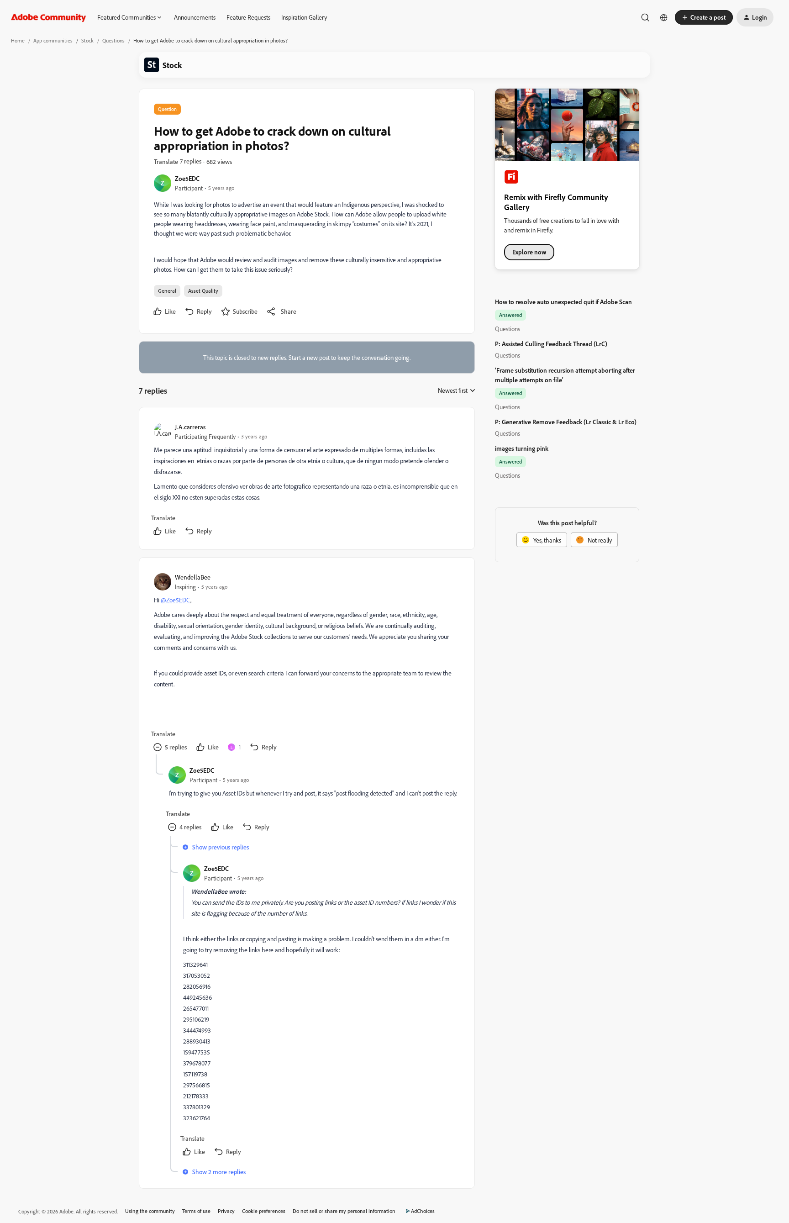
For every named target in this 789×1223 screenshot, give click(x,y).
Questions (113, 40)
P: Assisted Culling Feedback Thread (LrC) (551, 344)
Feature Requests (248, 17)
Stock (87, 40)
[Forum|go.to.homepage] (48, 17)
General (167, 290)
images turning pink (521, 448)
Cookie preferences (263, 1210)
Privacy (226, 1210)
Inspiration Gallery (304, 17)
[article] (306, 480)
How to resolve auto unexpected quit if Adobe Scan (563, 302)
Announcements (195, 17)
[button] (704, 17)
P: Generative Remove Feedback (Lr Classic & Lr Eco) (565, 422)
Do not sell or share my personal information (344, 1210)
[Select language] (664, 17)
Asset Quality (203, 290)
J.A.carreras (190, 427)
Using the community (150, 1210)
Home (18, 40)
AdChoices (423, 1210)
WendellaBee (192, 577)
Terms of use (196, 1210)
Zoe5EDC (187, 178)
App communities (53, 40)
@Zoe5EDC (175, 600)
